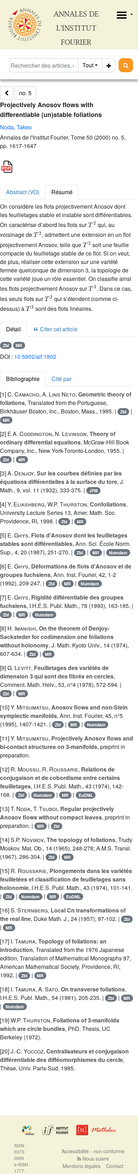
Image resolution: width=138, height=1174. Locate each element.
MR (19, 345)
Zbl (6, 345)
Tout (87, 65)
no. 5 (25, 93)
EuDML (86, 795)
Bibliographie (23, 379)
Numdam (118, 552)
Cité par (61, 379)
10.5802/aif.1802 (35, 356)
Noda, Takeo (16, 127)
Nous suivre (95, 1158)
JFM (93, 490)
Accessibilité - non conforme (93, 1151)
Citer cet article (58, 329)
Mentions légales (81, 1165)
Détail (13, 329)
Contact (114, 1165)
